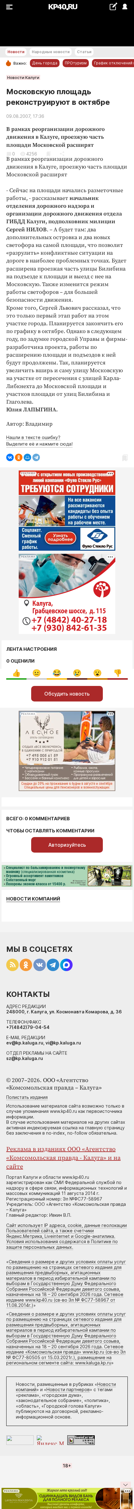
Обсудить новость (67, 694)
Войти (124, 7)
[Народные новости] (113, 6)
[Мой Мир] (27, 457)
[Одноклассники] (18, 457)
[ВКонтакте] (10, 457)
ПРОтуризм (76, 63)
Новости (15, 51)
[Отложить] (48, 153)
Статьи (84, 51)
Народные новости (50, 51)
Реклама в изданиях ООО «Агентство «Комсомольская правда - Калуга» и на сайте (63, 1158)
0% (16, 673)
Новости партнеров (68, 1389)
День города (44, 63)
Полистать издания (27, 1097)
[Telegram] (36, 457)
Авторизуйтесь (67, 845)
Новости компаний (33, 899)
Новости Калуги (23, 77)
